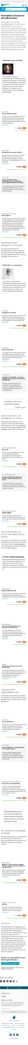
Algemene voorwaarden (19, 1023)
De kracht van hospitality (11, 811)
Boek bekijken (5, 125)
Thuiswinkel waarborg (8, 1023)
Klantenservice (5, 993)
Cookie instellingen (20, 1025)
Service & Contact (20, 1027)
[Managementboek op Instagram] (17, 1035)
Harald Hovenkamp (19, 544)
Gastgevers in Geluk (21, 407)
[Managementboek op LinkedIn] (11, 1035)
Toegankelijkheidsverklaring (9, 1027)
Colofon (4, 1025)
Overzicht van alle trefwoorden (8, 967)
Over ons (14, 1029)
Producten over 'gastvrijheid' (9, 963)
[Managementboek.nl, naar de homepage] (5, 5)
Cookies (13, 1025)
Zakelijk (3, 996)
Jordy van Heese (16, 427)
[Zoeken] (25, 9)
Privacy (8, 1025)
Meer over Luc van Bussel (15, 291)
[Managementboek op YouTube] (14, 1035)
